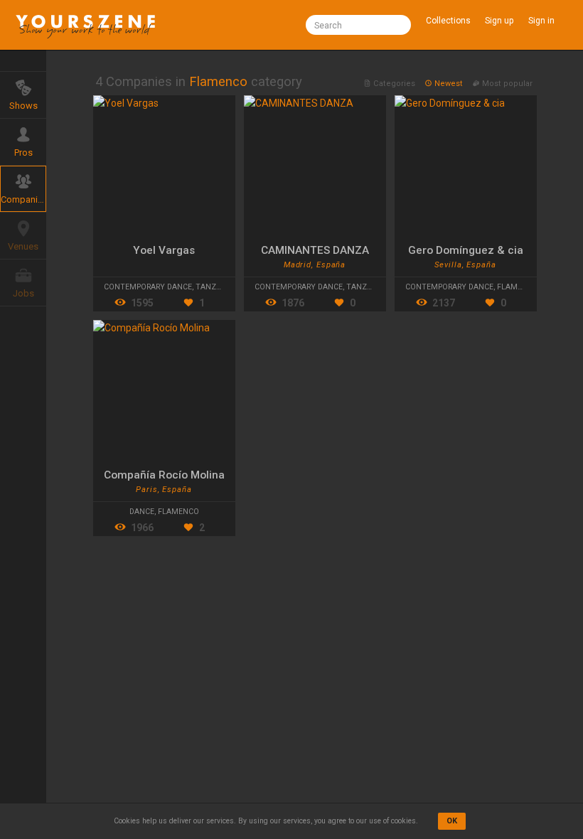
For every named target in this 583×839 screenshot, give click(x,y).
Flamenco (517, 287)
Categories (394, 83)
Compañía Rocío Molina (164, 475)
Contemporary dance (148, 287)
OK (451, 820)
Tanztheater (222, 287)
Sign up (499, 21)
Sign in (541, 21)
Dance (141, 511)
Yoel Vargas (164, 250)
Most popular (506, 83)
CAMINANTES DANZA (315, 250)
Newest (448, 83)
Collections (448, 21)
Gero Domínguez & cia (465, 250)
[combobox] (358, 25)
